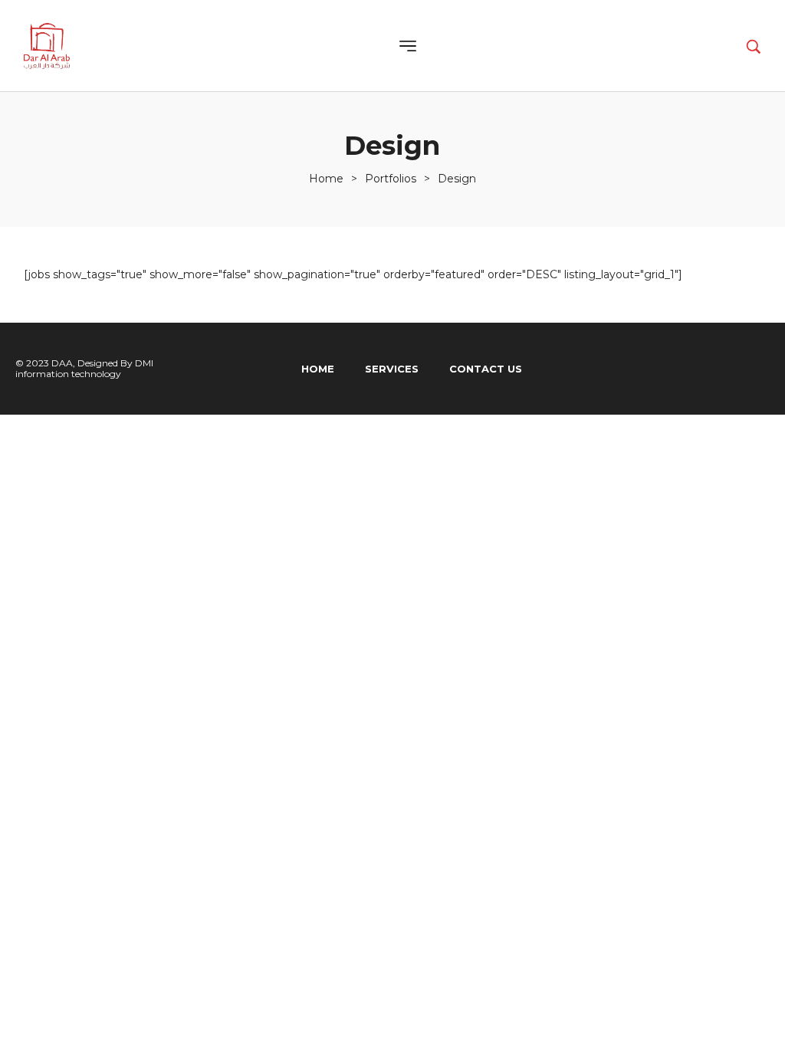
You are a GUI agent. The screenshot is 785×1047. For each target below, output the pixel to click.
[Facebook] (685, 368)
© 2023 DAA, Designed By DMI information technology (84, 368)
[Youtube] (754, 368)
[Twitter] (720, 368)
